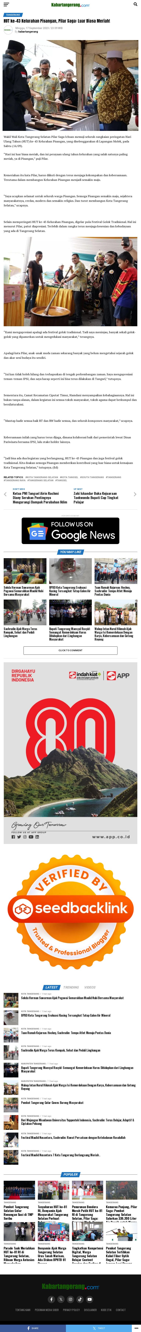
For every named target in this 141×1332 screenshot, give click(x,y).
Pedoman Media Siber (47, 1310)
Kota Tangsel (69, 477)
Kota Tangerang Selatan (42, 477)
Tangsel (62, 480)
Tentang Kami (22, 1310)
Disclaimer (90, 1310)
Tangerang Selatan (41, 480)
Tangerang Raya (15, 480)
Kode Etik (106, 1310)
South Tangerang (93, 477)
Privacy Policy (71, 1310)
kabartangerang (28, 31)
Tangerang (114, 477)
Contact (121, 1310)
